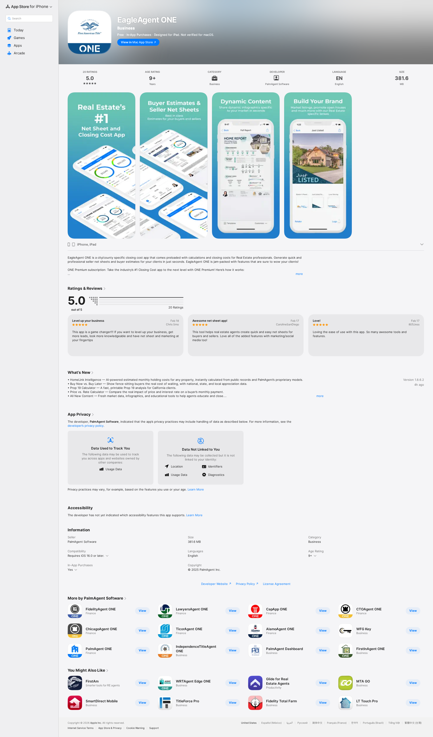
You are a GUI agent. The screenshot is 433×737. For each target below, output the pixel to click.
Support (154, 728)
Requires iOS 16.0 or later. (86, 555)
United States (249, 723)
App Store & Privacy (110, 728)
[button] (29, 30)
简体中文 (317, 723)
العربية (289, 723)
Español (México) (271, 723)
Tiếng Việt (394, 723)
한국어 (354, 723)
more (299, 274)
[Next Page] (428, 630)
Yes (70, 569)
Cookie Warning (135, 728)
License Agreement (276, 584)
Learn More (196, 489)
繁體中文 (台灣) (413, 723)
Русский (302, 723)
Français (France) (337, 723)
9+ (310, 555)
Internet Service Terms (81, 728)
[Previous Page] (63, 630)
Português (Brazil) (373, 723)
